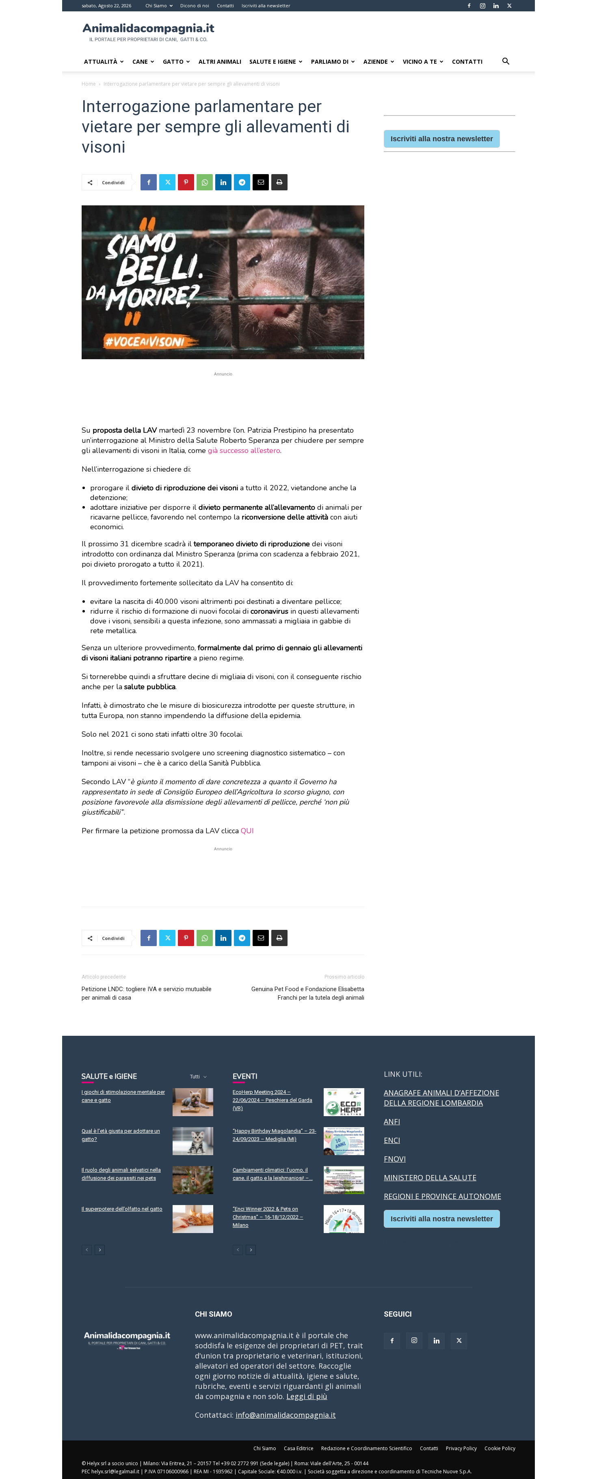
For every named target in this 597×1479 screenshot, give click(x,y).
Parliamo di (329, 61)
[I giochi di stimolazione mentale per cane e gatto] (193, 1102)
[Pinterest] (186, 182)
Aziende (375, 61)
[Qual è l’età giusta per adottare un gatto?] (193, 1141)
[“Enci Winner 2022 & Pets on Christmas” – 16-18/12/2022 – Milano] (344, 1219)
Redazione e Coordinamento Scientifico (366, 1448)
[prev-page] (87, 1250)
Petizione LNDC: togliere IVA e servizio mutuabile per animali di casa (147, 993)
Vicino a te (420, 61)
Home (89, 83)
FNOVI (395, 1159)
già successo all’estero (244, 450)
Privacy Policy (461, 1448)
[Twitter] (509, 5)
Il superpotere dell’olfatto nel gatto (122, 1209)
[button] (505, 62)
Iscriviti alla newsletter (266, 5)
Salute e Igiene (272, 61)
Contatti (225, 5)
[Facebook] (469, 5)
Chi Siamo (156, 5)
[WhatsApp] (205, 182)
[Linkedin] (496, 5)
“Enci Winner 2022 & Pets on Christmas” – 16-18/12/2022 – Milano (268, 1217)
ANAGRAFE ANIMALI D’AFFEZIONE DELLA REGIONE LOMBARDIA (441, 1098)
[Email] (261, 182)
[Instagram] (482, 5)
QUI (247, 831)
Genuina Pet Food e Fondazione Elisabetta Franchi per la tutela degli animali (307, 993)
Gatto (173, 61)
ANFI (392, 1121)
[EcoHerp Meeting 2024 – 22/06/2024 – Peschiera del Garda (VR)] (344, 1102)
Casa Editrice (299, 1448)
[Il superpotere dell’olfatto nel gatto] (193, 1219)
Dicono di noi (194, 5)
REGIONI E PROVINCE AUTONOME (442, 1196)
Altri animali (220, 61)
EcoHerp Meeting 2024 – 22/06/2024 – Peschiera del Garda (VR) (272, 1100)
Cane (140, 61)
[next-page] (100, 1250)
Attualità (100, 61)
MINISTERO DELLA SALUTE (430, 1177)
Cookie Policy (500, 1448)
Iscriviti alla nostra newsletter (442, 139)
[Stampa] (279, 182)
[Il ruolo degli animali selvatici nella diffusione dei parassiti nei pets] (193, 1180)
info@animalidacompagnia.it (286, 1415)
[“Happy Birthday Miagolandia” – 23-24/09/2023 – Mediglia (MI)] (344, 1141)
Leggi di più (306, 1396)
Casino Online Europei (422, 1243)
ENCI (392, 1140)
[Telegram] (242, 182)
